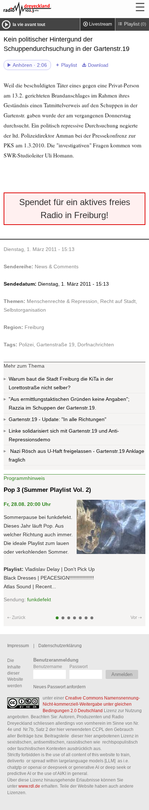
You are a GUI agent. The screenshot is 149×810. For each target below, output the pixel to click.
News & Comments (56, 266)
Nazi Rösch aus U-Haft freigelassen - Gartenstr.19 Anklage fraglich (76, 455)
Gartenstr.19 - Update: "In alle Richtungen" (57, 419)
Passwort (78, 666)
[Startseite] (47, 9)
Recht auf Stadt (118, 301)
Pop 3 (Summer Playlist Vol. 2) (47, 489)
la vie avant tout (29, 24)
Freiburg (34, 327)
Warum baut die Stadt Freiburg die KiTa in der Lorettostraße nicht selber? (61, 383)
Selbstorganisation (25, 310)
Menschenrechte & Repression (62, 301)
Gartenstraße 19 (55, 344)
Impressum (18, 645)
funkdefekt (39, 599)
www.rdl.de (29, 786)
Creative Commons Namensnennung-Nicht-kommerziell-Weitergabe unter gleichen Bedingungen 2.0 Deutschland (91, 704)
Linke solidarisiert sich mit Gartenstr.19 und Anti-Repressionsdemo (64, 435)
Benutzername (47, 666)
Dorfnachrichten (95, 344)
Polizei (26, 344)
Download (98, 65)
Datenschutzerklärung (60, 645)
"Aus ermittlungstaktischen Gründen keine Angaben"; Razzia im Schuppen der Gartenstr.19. (69, 403)
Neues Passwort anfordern (59, 686)
